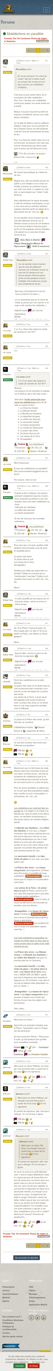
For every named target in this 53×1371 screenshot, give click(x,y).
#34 (46, 714)
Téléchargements (37, 1297)
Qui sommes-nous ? (12, 1316)
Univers (6, 1290)
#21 (46, 60)
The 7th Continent (21, 38)
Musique (33, 1293)
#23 (46, 254)
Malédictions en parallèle (25, 33)
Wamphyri (7, 1068)
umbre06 (6, 682)
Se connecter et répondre (26, 1257)
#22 (46, 167)
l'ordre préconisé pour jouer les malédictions (30, 401)
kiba (5, 67)
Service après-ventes (12, 1336)
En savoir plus (38, 1362)
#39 (46, 1087)
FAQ (31, 1286)
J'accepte (19, 1365)
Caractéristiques (10, 1293)
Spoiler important (24, 899)
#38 (46, 1061)
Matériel (6, 1297)
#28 (46, 486)
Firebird (6, 375)
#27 (46, 458)
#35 (46, 738)
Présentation (8, 1286)
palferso (7, 331)
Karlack (6, 744)
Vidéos (32, 1290)
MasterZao (20, 69)
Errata (32, 1301)
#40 (46, 1129)
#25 (46, 346)
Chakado (6, 721)
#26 (46, 368)
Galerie (5, 1301)
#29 (46, 540)
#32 (46, 648)
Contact (6, 1332)
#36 (46, 761)
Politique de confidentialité (9, 1328)
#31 (46, 623)
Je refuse (33, 1365)
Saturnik (7, 1021)
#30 (46, 594)
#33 (46, 675)
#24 (46, 324)
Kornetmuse (8, 260)
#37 (46, 1015)
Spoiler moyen (33, 876)
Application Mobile (38, 1304)
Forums (7, 38)
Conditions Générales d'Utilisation (12, 1321)
